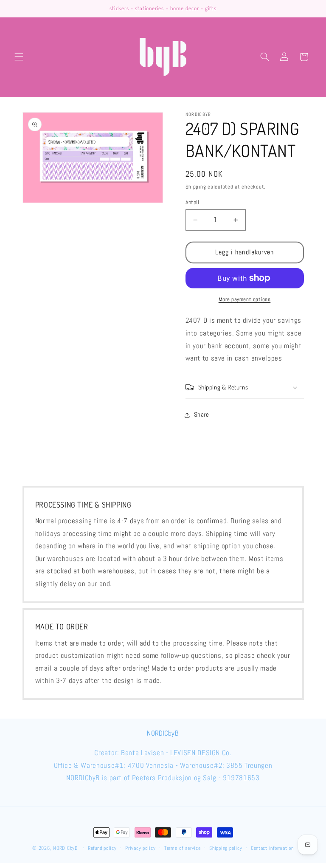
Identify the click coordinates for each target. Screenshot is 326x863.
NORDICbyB (65, 848)
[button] (18, 57)
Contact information (272, 848)
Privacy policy (140, 848)
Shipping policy (225, 848)
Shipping (195, 186)
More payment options (245, 299)
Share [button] (201, 414)
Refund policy (102, 848)
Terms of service (182, 848)
